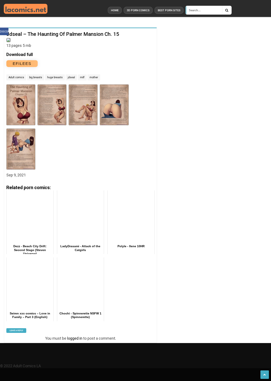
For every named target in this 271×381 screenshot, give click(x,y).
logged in (74, 338)
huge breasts (55, 77)
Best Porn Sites (169, 10)
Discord (4, 31)
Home (115, 10)
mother (94, 77)
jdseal (71, 77)
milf (82, 77)
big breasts (35, 77)
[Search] (226, 10)
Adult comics (16, 77)
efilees (22, 63)
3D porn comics (138, 10)
